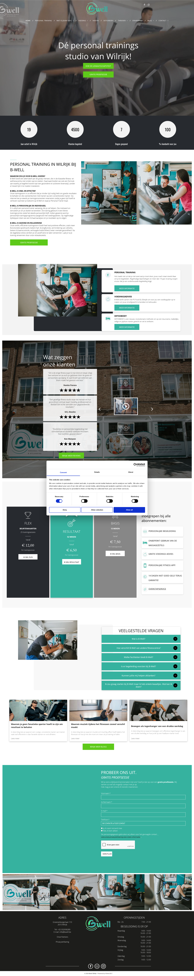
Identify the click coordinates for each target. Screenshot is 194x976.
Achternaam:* (106, 802)
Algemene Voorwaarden (62, 944)
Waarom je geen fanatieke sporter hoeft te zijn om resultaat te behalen (37, 726)
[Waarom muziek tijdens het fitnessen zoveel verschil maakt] (98, 710)
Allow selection (97, 510)
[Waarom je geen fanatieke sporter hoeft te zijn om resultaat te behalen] (38, 710)
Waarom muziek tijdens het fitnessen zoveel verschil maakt (98, 726)
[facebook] (144, 5)
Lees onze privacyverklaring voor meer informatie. (121, 837)
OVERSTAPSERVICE (157, 589)
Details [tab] (97, 472)
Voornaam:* (106, 793)
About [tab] (130, 472)
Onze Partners (62, 937)
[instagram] (148, 5)
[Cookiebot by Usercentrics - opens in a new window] (135, 464)
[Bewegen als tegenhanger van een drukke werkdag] (158, 710)
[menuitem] (28, 20)
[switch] (84, 501)
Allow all (129, 510)
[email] (97, 966)
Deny (65, 510)
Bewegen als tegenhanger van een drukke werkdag (157, 726)
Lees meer (15, 738)
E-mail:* (104, 811)
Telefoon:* (105, 819)
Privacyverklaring (62, 942)
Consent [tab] (63, 472)
